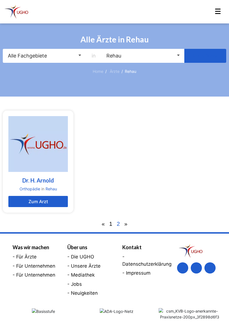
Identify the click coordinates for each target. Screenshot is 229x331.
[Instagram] (210, 268)
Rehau (51, 188)
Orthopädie (30, 188)
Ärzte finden (205, 56)
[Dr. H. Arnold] (38, 144)
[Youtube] (196, 268)
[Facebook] (182, 268)
